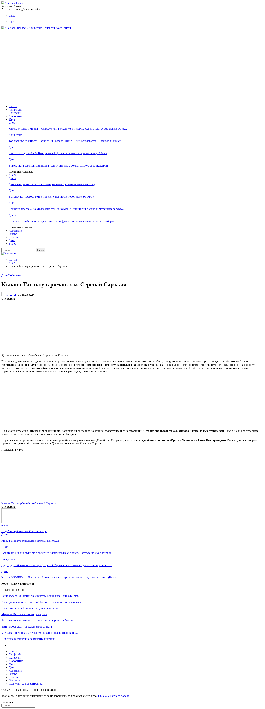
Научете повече (119, 695)
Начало (13, 106)
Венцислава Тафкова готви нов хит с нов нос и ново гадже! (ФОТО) (51, 196)
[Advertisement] (67, 41)
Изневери (15, 112)
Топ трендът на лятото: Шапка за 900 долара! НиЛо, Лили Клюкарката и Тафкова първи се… (66, 140)
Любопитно (16, 116)
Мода (12, 119)
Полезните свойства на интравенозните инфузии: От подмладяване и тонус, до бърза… (63, 221)
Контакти (14, 680)
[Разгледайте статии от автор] (8, 521)
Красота (14, 237)
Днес (12, 122)
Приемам (103, 695)
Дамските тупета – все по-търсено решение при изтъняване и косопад (52, 184)
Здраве (13, 233)
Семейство (28, 503)
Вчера (12, 243)
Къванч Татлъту (11, 503)
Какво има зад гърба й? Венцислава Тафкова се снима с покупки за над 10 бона (58, 153)
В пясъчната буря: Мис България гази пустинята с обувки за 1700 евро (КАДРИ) (58, 165)
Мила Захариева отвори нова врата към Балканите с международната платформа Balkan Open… (68, 128)
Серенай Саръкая (45, 503)
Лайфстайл (15, 109)
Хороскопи (15, 230)
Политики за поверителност (26, 683)
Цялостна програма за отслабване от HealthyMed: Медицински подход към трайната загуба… (66, 208)
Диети (12, 174)
